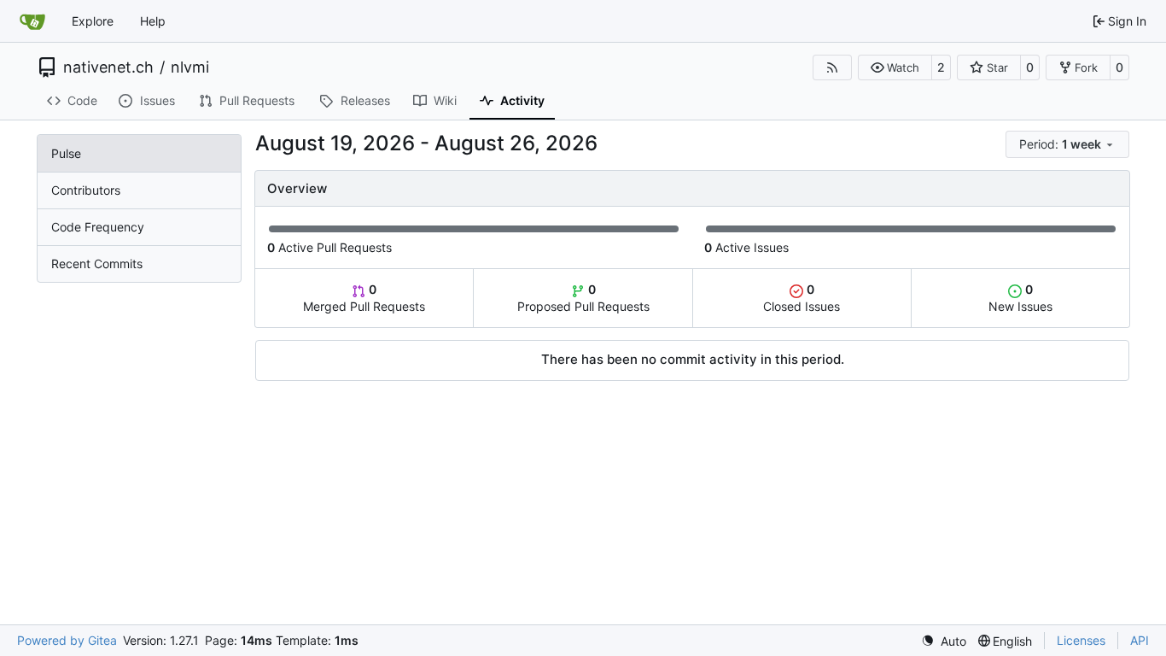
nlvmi (190, 67)
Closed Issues (801, 297)
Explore (93, 21)
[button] (895, 67)
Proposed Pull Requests (583, 297)
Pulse (66, 153)
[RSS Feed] (832, 67)
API (1139, 640)
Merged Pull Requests (364, 297)
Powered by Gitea (67, 640)
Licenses (1081, 640)
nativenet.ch (108, 67)
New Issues (1020, 297)
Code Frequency (97, 227)
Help (153, 21)
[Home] (32, 21)
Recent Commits (97, 263)
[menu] (1067, 144)
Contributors (85, 190)
